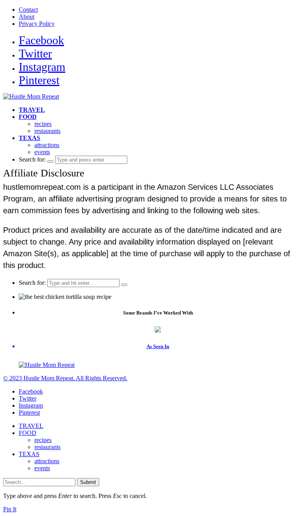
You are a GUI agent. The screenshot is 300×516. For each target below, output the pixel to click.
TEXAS (29, 138)
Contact (28, 9)
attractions (46, 145)
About (26, 16)
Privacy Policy (37, 23)
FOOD (28, 116)
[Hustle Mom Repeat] (31, 96)
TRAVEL (32, 109)
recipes (43, 123)
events (42, 152)
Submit (88, 482)
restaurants (47, 131)
